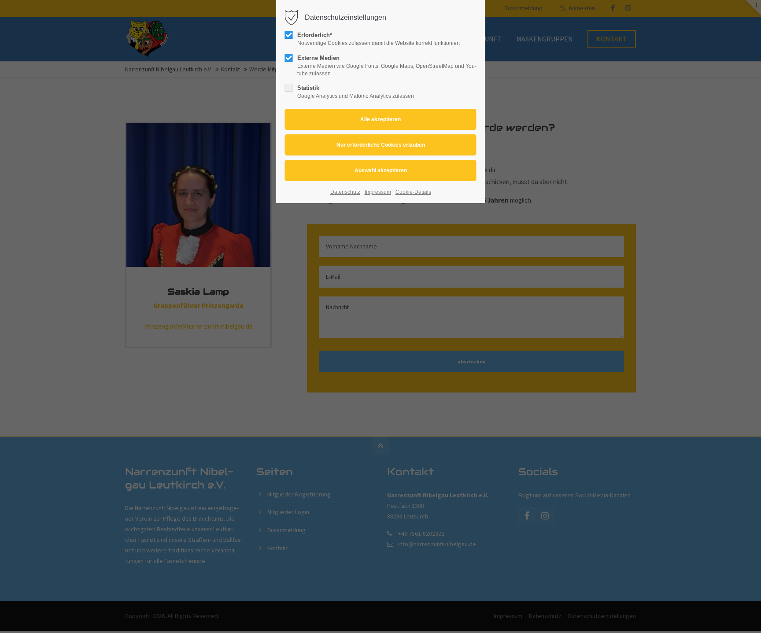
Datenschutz (345, 192)
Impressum (378, 192)
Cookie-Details (413, 192)
